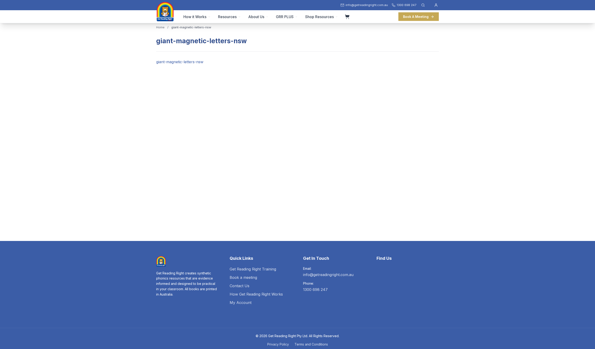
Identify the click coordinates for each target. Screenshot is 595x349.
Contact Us (239, 285)
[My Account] (436, 5)
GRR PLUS (285, 16)
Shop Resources (319, 16)
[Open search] (423, 5)
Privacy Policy (278, 344)
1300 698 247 (315, 289)
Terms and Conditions (311, 344)
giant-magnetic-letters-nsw (179, 61)
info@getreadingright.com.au (328, 274)
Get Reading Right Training (253, 269)
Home (160, 27)
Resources (227, 16)
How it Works (194, 16)
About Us (256, 16)
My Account (240, 302)
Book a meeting (243, 277)
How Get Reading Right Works (256, 294)
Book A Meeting (416, 17)
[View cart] (347, 16)
